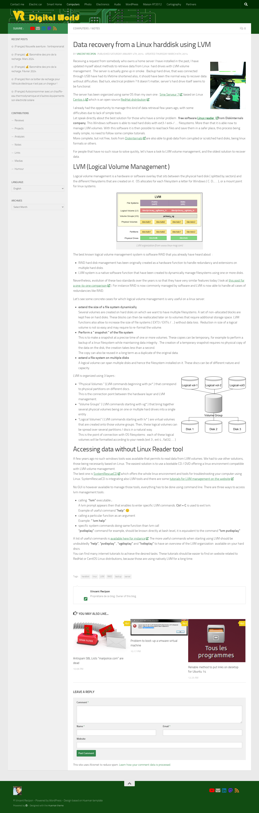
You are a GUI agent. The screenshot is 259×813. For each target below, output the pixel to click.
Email (166, 726)
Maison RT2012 (152, 4)
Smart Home (54, 4)
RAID (109, 576)
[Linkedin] (43, 28)
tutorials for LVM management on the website (200, 479)
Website (81, 738)
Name (81, 726)
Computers (73, 4)
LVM (102, 576)
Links (17, 152)
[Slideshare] (60, 28)
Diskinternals (133, 138)
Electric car (35, 4)
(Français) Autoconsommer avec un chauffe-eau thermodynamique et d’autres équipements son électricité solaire (37, 96)
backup (118, 576)
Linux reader (206, 118)
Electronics (102, 4)
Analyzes (19, 136)
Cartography (174, 4)
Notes (95, 28)
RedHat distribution (133, 100)
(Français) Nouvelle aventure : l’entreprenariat (39, 46)
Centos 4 (79, 100)
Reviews (19, 120)
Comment (83, 702)
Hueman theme (56, 805)
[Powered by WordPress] (26, 805)
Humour (19, 169)
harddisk (85, 576)
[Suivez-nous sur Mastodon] (49, 28)
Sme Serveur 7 (169, 94)
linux (95, 576)
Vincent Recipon (86, 53)
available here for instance (127, 538)
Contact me (17, 4)
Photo (87, 4)
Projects (19, 128)
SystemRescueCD (105, 474)
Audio (117, 4)
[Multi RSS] (55, 28)
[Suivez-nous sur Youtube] (32, 28)
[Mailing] (38, 28)
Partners (191, 4)
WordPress (132, 4)
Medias (19, 160)
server (127, 576)
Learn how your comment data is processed (144, 764)
